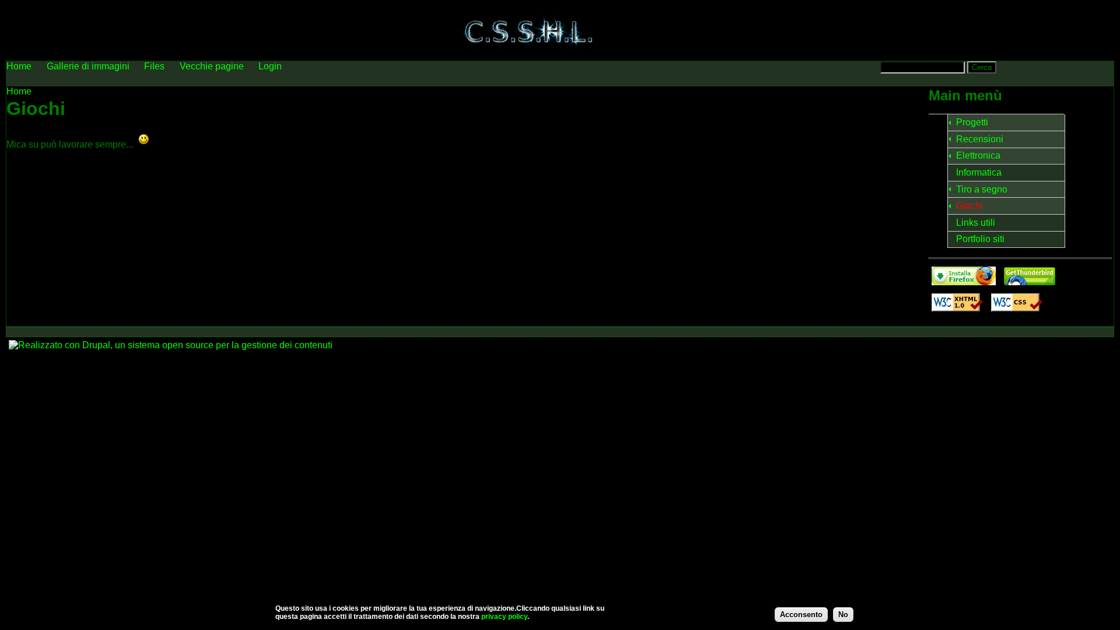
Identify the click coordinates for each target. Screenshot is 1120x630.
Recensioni (979, 139)
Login (270, 66)
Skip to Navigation (1083, 10)
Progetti (972, 122)
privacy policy (504, 616)
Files (154, 66)
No (843, 614)
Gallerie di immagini (88, 66)
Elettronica (978, 155)
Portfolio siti (980, 239)
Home (19, 91)
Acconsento (801, 614)
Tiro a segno (981, 189)
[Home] (529, 55)
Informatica (979, 172)
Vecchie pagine (212, 66)
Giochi (969, 206)
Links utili (975, 223)
